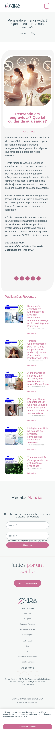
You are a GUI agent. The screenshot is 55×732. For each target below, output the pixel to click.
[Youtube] (30, 673)
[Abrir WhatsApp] (48, 725)
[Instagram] (24, 673)
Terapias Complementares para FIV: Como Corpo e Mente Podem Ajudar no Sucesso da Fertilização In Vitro (37, 349)
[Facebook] (18, 673)
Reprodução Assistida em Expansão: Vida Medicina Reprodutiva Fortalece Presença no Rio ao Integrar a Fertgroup (38, 316)
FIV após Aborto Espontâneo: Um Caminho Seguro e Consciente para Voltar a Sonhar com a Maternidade (38, 406)
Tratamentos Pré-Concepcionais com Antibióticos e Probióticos (37, 461)
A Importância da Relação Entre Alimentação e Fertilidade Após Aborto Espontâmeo (38, 379)
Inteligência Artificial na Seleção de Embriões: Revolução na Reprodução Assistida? (37, 435)
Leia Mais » (31, 333)
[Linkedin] (37, 673)
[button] (46, 6)
